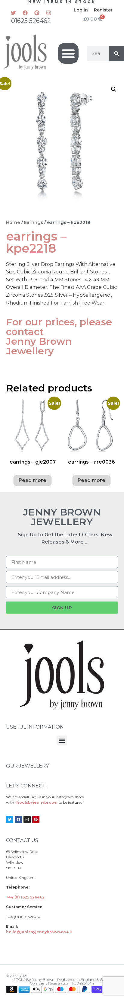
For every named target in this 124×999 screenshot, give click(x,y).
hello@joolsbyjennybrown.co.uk (39, 932)
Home (13, 222)
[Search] (116, 53)
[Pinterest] (37, 13)
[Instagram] (49, 13)
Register (103, 10)
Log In (81, 10)
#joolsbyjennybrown (36, 802)
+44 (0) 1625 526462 (25, 897)
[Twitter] (13, 13)
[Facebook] (25, 13)
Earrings (33, 222)
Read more (32, 480)
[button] (68, 53)
